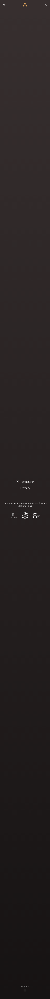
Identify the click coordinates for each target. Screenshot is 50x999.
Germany (25, 488)
